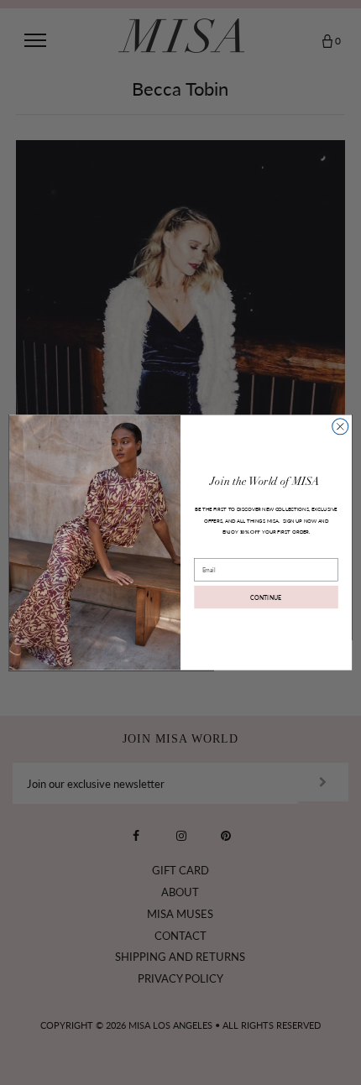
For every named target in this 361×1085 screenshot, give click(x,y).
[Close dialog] (340, 427)
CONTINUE (266, 596)
